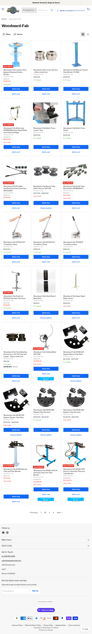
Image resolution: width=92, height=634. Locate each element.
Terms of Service (74, 625)
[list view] (87, 34)
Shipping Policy (61, 625)
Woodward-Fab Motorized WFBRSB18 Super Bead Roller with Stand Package (15, 130)
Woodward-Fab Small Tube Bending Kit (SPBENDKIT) (74, 187)
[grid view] (82, 34)
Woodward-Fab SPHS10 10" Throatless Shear (14, 243)
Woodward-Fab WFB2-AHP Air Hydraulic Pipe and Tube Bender (45, 473)
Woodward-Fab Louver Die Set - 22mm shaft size (45, 71)
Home (4, 19)
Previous (34, 513)
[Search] (52, 10)
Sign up (35, 591)
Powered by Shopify (46, 630)
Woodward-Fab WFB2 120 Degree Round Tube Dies (73, 353)
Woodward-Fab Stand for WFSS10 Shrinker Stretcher (14, 297)
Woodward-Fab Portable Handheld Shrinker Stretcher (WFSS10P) (14, 188)
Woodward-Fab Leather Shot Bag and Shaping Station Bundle (14, 72)
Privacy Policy (48, 625)
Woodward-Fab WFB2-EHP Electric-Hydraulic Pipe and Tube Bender (74, 471)
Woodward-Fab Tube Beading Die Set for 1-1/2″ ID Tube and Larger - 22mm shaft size (15, 354)
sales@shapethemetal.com (11, 560)
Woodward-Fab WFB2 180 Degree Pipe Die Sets (43, 411)
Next (59, 513)
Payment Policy (17, 625)
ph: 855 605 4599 (8, 556)
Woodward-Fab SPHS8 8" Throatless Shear (73, 243)
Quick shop (16, 89)
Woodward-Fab (8, 76)
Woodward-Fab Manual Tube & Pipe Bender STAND (75, 71)
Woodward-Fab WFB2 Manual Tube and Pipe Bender (15, 470)
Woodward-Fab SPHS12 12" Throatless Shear (44, 243)
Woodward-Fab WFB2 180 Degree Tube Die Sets (73, 411)
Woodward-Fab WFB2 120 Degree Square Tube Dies (13, 416)
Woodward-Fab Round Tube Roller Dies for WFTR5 (44, 187)
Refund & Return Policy (33, 625)
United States (45, 602)
